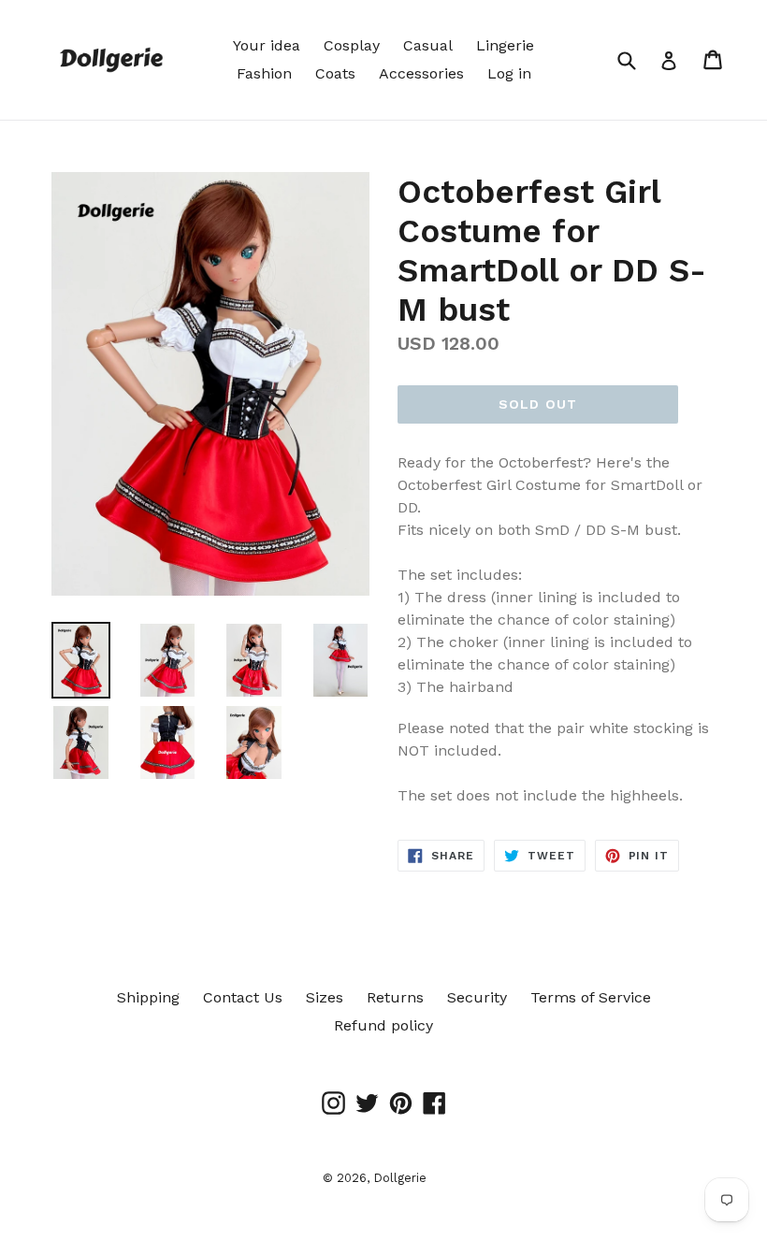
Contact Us (242, 997)
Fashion (264, 73)
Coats (335, 73)
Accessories (421, 73)
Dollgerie (400, 1178)
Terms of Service (590, 997)
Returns (395, 997)
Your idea (266, 45)
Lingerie (505, 45)
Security (477, 997)
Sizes (324, 997)
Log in (509, 73)
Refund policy (383, 1025)
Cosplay (352, 45)
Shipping (148, 997)
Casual (428, 45)
